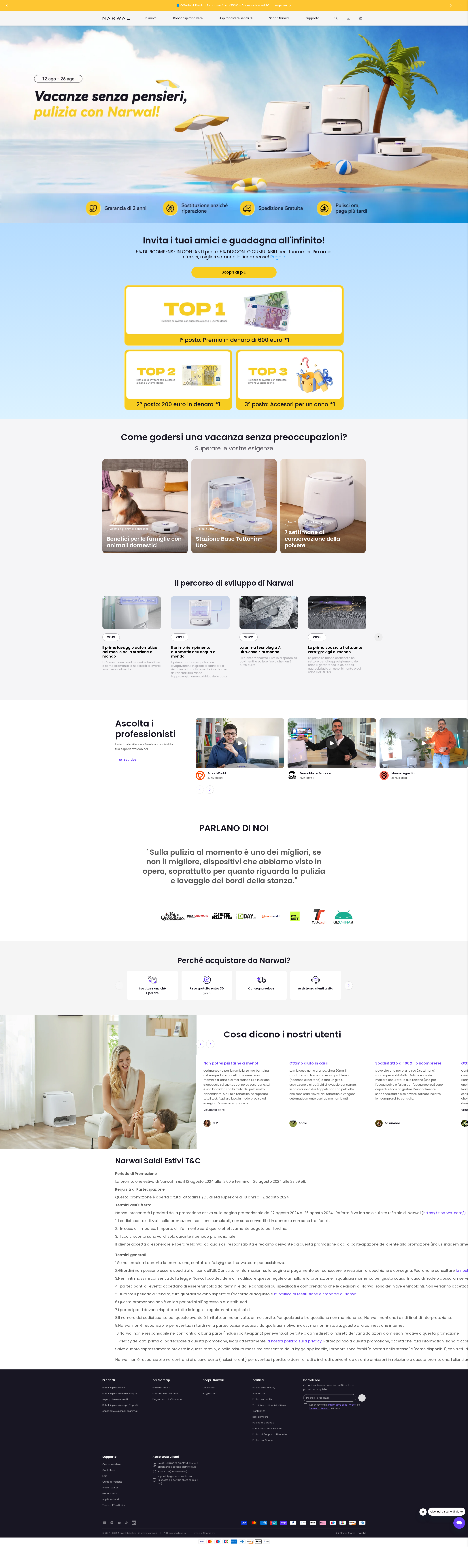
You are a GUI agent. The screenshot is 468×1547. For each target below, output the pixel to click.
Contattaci (108, 1470)
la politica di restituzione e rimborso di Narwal (315, 1294)
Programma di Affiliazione (167, 1399)
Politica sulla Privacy (263, 1387)
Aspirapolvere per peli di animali (120, 1411)
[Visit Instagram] (112, 1523)
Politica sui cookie (262, 1399)
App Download (110, 1499)
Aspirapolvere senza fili (115, 1399)
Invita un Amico (161, 1387)
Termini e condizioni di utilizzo (269, 1405)
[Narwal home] (116, 18)
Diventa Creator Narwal (165, 1393)
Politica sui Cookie (262, 1440)
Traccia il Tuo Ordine (113, 1505)
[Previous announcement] (7, 5)
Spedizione (258, 1393)
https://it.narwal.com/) (444, 1212)
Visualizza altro (214, 1110)
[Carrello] (361, 18)
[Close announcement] (461, 5)
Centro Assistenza (112, 1464)
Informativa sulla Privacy (342, 1404)
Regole (277, 257)
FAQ (104, 1475)
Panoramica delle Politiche (267, 1428)
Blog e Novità (210, 1393)
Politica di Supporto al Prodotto (269, 1434)
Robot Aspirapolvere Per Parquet (119, 1393)
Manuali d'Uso (110, 1493)
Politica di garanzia (263, 1422)
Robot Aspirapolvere (113, 1387)
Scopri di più (234, 272)
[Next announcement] (451, 5)
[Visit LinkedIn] (134, 1523)
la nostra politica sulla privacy (294, 1341)
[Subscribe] (362, 1398)
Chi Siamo (208, 1387)
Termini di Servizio (319, 1408)
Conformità (258, 1411)
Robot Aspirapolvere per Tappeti (120, 1405)
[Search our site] (336, 18)
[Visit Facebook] (104, 1523)
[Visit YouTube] (119, 1523)
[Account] (348, 18)
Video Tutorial (110, 1487)
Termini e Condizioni (203, 1533)
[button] (210, 789)
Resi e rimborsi (260, 1416)
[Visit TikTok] (126, 1523)
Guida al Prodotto (112, 1481)
